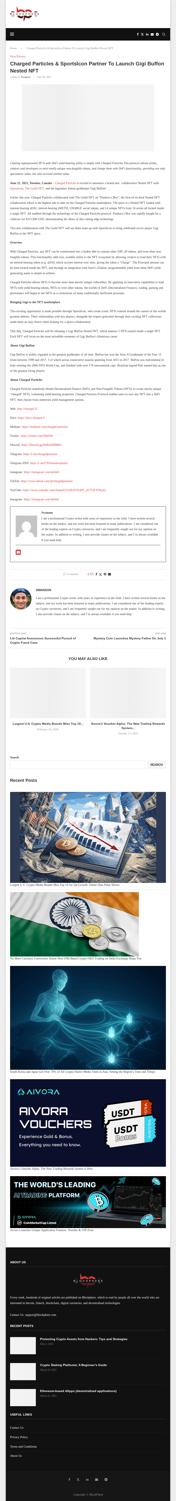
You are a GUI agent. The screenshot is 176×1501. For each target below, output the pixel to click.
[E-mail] (18, 553)
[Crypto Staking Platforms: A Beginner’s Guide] (23, 1371)
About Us (16, 1455)
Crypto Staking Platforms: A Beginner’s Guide (73, 1365)
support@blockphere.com (40, 1314)
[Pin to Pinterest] (105, 574)
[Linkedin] (147, 34)
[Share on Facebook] (96, 574)
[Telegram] (157, 34)
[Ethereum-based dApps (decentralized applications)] (23, 1397)
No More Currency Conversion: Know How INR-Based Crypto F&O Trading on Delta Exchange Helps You (75, 958)
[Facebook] (138, 34)
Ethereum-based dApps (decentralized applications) (78, 1391)
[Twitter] (142, 34)
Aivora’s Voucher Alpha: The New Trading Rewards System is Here (51, 1168)
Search (14, 757)
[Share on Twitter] (100, 574)
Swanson (25, 77)
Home (13, 48)
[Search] (164, 34)
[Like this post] (91, 574)
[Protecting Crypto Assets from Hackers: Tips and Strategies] (23, 1345)
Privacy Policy (19, 1437)
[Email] (152, 34)
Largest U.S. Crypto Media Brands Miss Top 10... (48, 723)
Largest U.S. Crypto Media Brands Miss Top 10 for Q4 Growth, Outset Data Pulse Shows (64, 885)
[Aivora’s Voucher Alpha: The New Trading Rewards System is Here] (128, 693)
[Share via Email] (109, 574)
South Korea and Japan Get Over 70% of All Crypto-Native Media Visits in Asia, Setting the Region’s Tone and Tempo (82, 1071)
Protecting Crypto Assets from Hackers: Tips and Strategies (83, 1339)
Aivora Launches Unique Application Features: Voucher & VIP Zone (52, 1230)
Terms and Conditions (23, 1446)
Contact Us (16, 1427)
